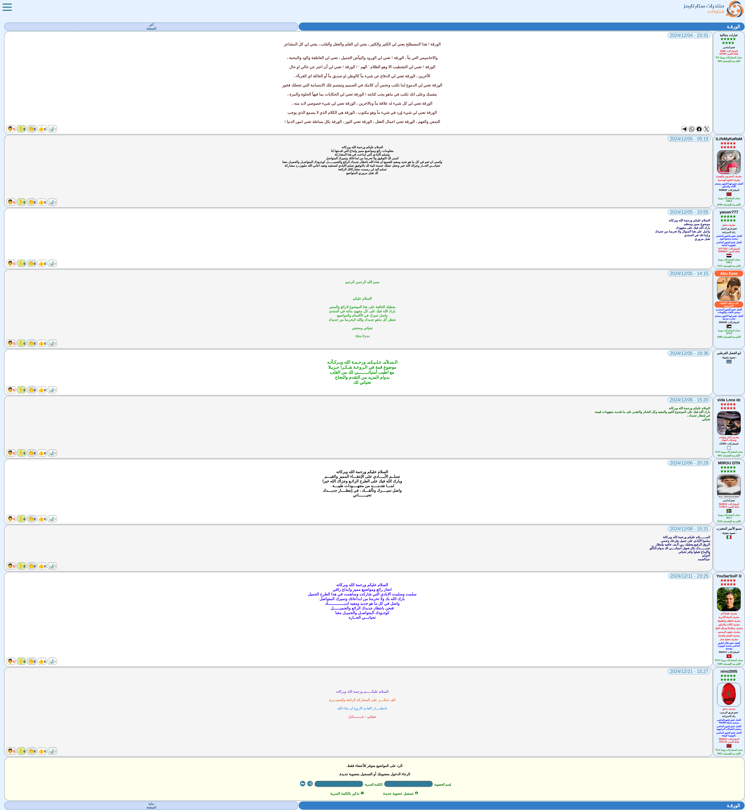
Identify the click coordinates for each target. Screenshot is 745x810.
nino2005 (729, 671)
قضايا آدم (716, 11)
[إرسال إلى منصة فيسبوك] (699, 129)
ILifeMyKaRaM (729, 139)
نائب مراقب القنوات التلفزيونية (729, 304)
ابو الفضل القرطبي (729, 353)
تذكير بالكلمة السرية (347, 793)
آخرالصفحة (151, 26)
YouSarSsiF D (729, 576)
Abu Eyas (729, 273)
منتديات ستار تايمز (704, 6)
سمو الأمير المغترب (729, 528)
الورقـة (733, 26)
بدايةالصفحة (151, 805)
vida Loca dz (729, 400)
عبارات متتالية (729, 35)
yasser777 (729, 212)
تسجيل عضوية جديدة (400, 793)
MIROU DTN (729, 463)
